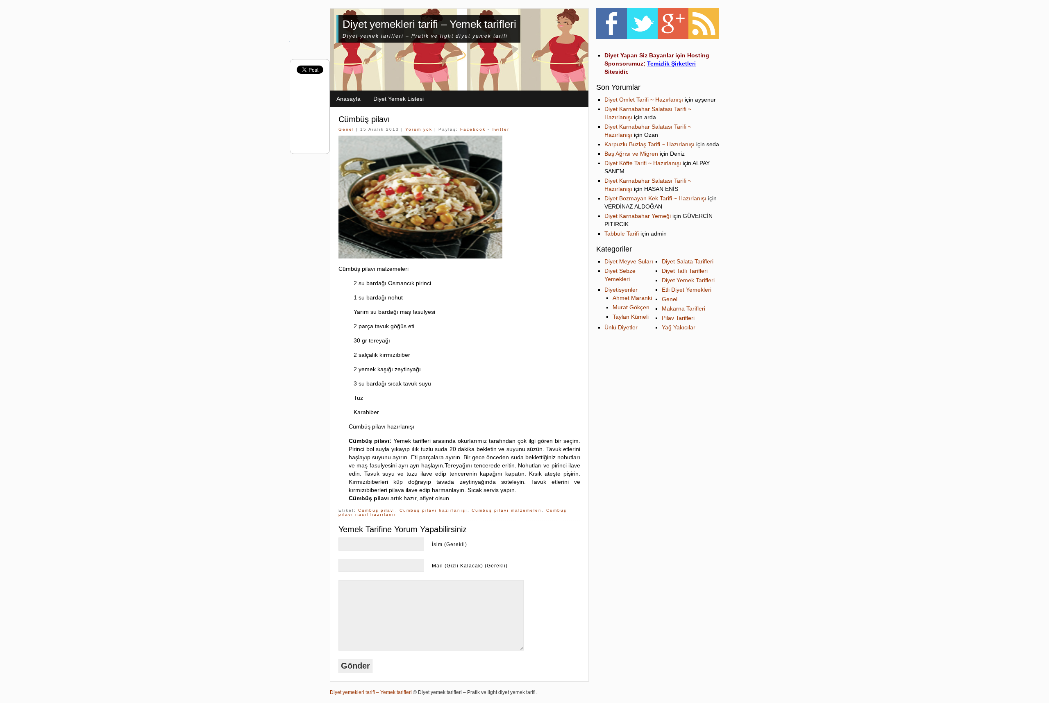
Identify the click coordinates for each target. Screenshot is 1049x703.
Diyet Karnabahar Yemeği (637, 216)
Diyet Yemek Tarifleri (688, 280)
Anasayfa (348, 98)
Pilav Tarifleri (678, 318)
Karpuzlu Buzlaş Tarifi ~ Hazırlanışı (649, 144)
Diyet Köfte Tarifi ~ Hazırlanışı (642, 163)
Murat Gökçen (631, 307)
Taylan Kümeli (631, 316)
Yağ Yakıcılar (678, 327)
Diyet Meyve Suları (628, 261)
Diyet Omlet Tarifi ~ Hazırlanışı (643, 99)
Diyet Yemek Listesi (398, 98)
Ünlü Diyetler (621, 327)
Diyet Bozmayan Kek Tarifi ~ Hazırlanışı (655, 198)
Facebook (473, 129)
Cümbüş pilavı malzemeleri (507, 510)
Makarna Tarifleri (683, 308)
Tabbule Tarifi (621, 233)
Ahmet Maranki (632, 298)
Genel (346, 129)
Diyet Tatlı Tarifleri (685, 271)
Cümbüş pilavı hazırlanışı (434, 510)
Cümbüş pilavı (364, 119)
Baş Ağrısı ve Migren (631, 153)
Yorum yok (418, 129)
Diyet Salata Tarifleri (687, 261)
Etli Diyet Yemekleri (686, 289)
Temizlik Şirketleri (671, 63)
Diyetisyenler (621, 289)
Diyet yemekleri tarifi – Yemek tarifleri (429, 24)
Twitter (500, 129)
